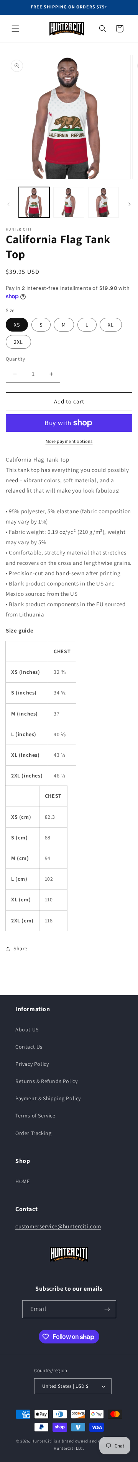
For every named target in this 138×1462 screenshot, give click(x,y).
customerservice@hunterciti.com (58, 1226)
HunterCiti (42, 1441)
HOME (22, 1181)
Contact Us (29, 1046)
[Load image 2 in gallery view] (68, 202)
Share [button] (20, 948)
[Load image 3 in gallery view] (103, 202)
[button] (15, 28)
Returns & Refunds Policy (46, 1081)
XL (111, 324)
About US (27, 1029)
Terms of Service (35, 1115)
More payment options (69, 441)
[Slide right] (129, 204)
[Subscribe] (107, 1309)
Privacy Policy (32, 1063)
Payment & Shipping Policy (48, 1098)
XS (17, 324)
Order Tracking (33, 1133)
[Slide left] (8, 204)
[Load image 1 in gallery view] (34, 202)
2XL (18, 341)
